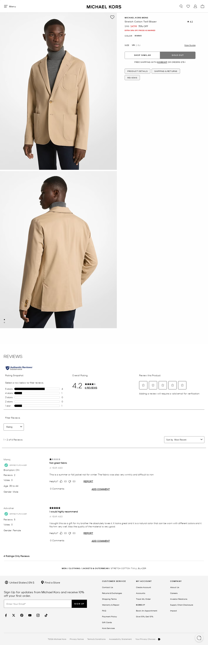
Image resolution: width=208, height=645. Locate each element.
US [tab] (133, 45)
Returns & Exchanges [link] (112, 593)
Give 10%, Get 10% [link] (144, 616)
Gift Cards (107, 622)
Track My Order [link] (143, 599)
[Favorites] (188, 6)
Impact (173, 610)
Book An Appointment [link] (146, 610)
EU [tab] (139, 45)
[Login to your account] (195, 6)
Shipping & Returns (165, 71)
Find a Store (52, 582)
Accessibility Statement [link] (120, 639)
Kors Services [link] (108, 628)
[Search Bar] (181, 6)
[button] (199, 638)
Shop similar (142, 55)
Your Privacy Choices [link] (145, 639)
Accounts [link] (140, 593)
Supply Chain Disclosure (181, 604)
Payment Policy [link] (109, 616)
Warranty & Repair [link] (110, 604)
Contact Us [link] (107, 587)
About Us (174, 587)
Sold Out (178, 55)
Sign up (79, 603)
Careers (173, 593)
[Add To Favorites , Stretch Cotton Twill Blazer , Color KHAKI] (112, 17)
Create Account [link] (143, 587)
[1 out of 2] (4, 319)
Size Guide (189, 45)
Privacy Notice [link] (77, 639)
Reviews (132, 77)
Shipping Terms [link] (109, 599)
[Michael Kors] (104, 6)
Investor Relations (178, 599)
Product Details (137, 71)
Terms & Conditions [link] (96, 639)
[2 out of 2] (4, 322)
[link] (5, 615)
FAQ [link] (104, 610)
